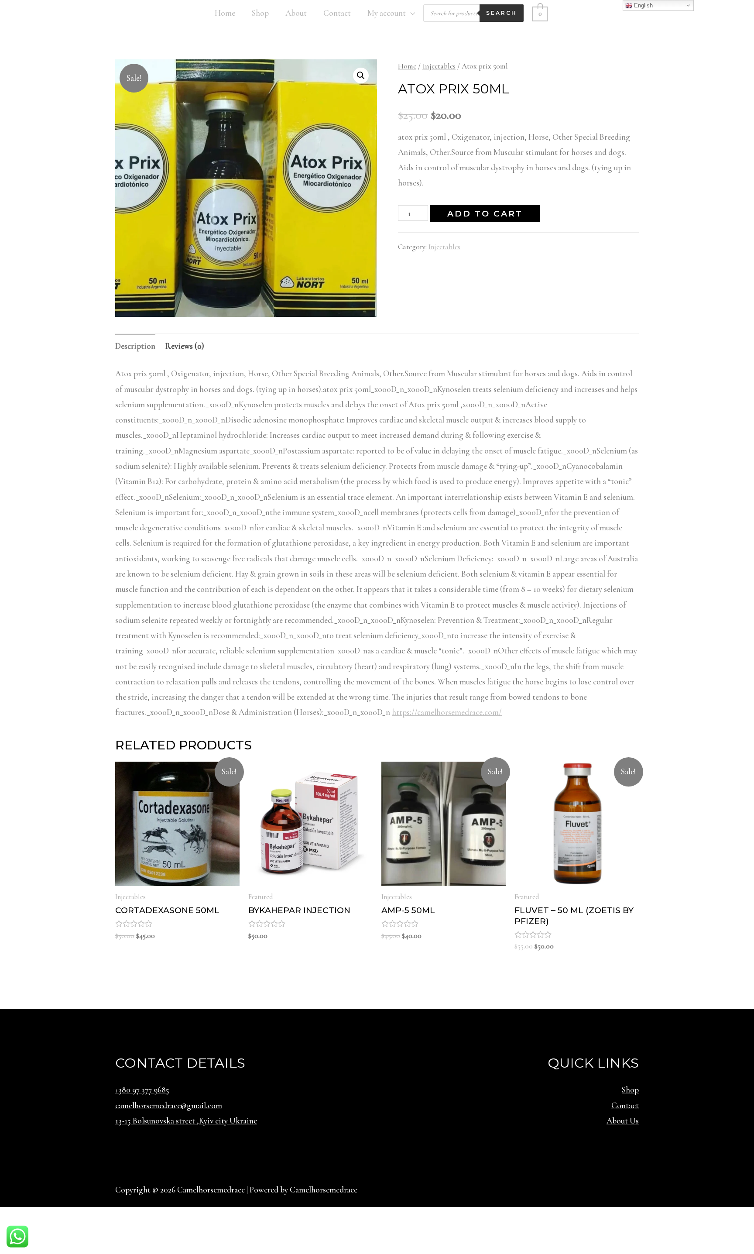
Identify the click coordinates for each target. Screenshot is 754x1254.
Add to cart (485, 214)
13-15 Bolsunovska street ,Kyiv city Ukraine (186, 1121)
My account (386, 13)
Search (501, 13)
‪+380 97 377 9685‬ (142, 1090)
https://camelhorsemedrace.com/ (447, 712)
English (642, 5)
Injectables (439, 66)
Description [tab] (135, 346)
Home (225, 13)
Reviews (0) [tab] (184, 346)
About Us (623, 1121)
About (296, 13)
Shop (260, 13)
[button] (361, 75)
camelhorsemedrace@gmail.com (168, 1105)
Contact (337, 13)
